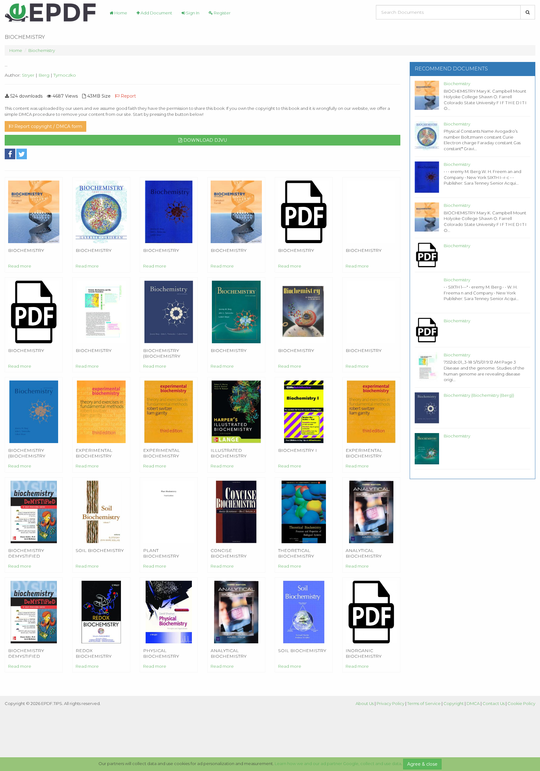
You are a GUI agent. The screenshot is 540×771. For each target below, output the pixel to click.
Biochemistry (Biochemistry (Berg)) (479, 395)
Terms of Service (424, 703)
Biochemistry (41, 50)
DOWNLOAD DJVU (204, 140)
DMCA (473, 703)
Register (222, 12)
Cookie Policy (521, 703)
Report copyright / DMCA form (47, 126)
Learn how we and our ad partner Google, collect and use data (338, 763)
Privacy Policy (390, 703)
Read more (19, 265)
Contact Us (493, 703)
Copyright (453, 703)
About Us (365, 703)
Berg (43, 75)
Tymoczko (64, 75)
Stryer (28, 75)
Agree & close (422, 764)
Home (120, 12)
